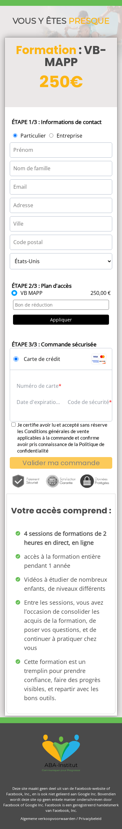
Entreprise (69, 135)
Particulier (33, 135)
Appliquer (61, 320)
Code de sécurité (88, 402)
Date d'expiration (38, 402)
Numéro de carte (38, 385)
